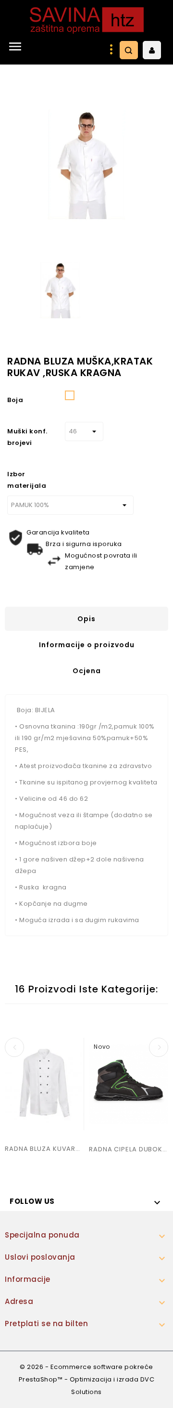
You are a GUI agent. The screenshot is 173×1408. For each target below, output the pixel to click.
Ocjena (87, 671)
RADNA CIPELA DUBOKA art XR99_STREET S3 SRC (128, 1149)
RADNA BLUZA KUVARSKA (44, 1148)
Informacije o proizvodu (87, 645)
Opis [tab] (86, 619)
